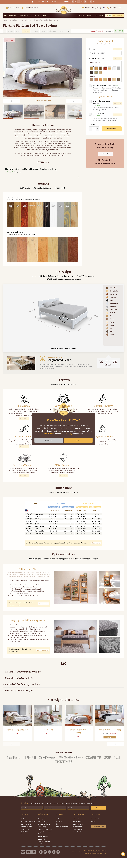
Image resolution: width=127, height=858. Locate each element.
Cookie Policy (66, 433)
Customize (48, 440)
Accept (78, 440)
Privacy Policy (49, 433)
